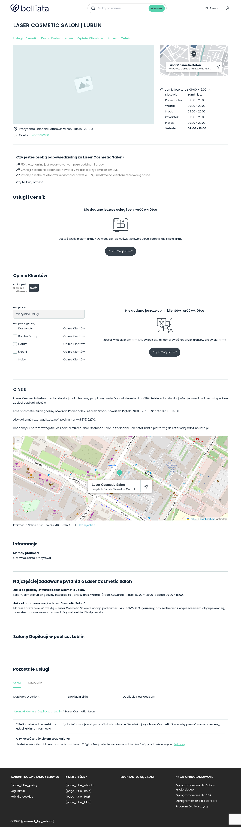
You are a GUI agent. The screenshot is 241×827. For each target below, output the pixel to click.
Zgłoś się (179, 744)
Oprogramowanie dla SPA (193, 795)
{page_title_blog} (78, 802)
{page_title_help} (78, 791)
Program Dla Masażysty (192, 806)
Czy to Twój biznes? (29, 182)
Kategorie (35, 683)
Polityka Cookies (21, 797)
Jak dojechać (87, 525)
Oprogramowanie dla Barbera (196, 801)
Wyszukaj (156, 8)
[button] (119, 473)
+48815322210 (39, 135)
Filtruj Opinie (19, 307)
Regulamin (17, 791)
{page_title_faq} (77, 797)
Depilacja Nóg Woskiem (139, 697)
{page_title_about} (79, 785)
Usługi (17, 683)
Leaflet (192, 518)
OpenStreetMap (207, 518)
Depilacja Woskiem (26, 697)
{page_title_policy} (24, 785)
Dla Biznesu (212, 8)
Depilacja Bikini (78, 697)
